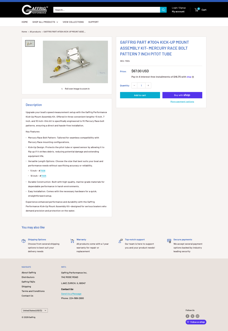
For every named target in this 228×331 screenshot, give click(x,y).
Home (24, 31)
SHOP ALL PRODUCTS (43, 21)
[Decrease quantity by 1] (134, 85)
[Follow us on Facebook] (187, 316)
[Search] (163, 10)
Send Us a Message (71, 293)
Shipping (26, 286)
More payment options (182, 101)
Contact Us (27, 295)
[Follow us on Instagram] (197, 316)
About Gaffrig (29, 272)
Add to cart (140, 95)
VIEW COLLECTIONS (73, 21)
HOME (25, 21)
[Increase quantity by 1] (148, 85)
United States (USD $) (32, 310)
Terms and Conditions (33, 291)
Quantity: (125, 85)
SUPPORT (93, 21)
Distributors (28, 277)
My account (178, 11)
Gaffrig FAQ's (28, 281)
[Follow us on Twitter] (192, 316)
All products (35, 31)
